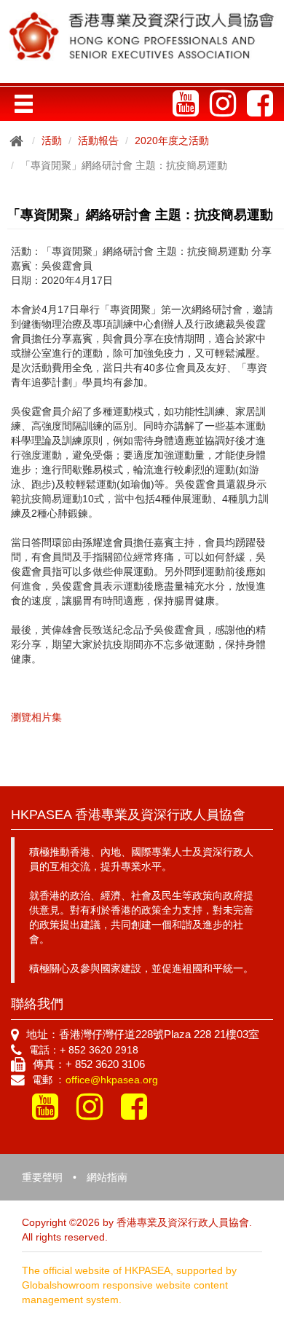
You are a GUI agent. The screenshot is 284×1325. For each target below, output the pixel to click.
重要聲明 (42, 1177)
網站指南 (107, 1177)
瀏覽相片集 (36, 717)
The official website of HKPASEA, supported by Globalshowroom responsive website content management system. (129, 1285)
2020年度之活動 (172, 140)
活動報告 (98, 140)
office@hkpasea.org (112, 1079)
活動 (52, 140)
